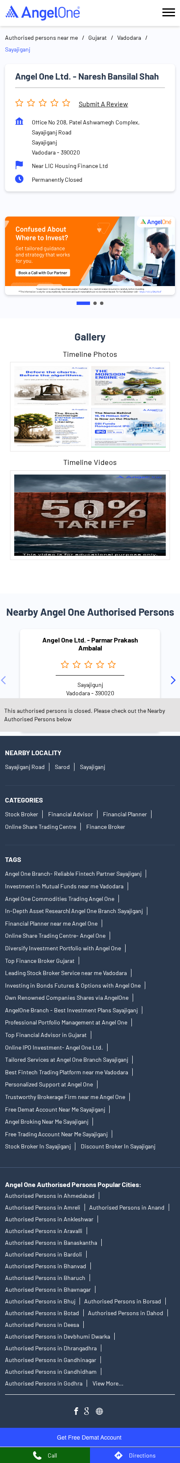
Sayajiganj (92, 766)
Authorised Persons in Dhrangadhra (51, 1348)
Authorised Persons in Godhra (43, 1383)
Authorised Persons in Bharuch (45, 1277)
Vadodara (129, 37)
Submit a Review (103, 104)
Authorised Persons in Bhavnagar (48, 1289)
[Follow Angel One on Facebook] (78, 1412)
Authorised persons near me (41, 37)
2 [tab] (95, 303)
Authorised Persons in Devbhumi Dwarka (57, 1336)
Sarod (62, 766)
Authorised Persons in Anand (127, 1207)
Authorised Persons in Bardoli (43, 1254)
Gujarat (97, 37)
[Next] (175, 681)
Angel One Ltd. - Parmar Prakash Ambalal (90, 644)
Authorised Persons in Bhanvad (45, 1265)
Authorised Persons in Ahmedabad (50, 1195)
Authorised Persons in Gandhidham (51, 1371)
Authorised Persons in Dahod (125, 1312)
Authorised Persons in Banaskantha (51, 1242)
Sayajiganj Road (25, 766)
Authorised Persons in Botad (42, 1312)
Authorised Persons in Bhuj (40, 1301)
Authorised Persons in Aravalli (43, 1230)
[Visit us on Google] (90, 1412)
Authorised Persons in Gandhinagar (50, 1359)
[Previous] (5, 681)
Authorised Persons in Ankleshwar (49, 1219)
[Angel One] (42, 13)
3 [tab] (101, 303)
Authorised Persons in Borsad (122, 1301)
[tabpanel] (90, 256)
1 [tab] (83, 303)
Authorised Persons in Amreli (42, 1207)
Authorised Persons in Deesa (42, 1324)
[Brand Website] (102, 1412)
